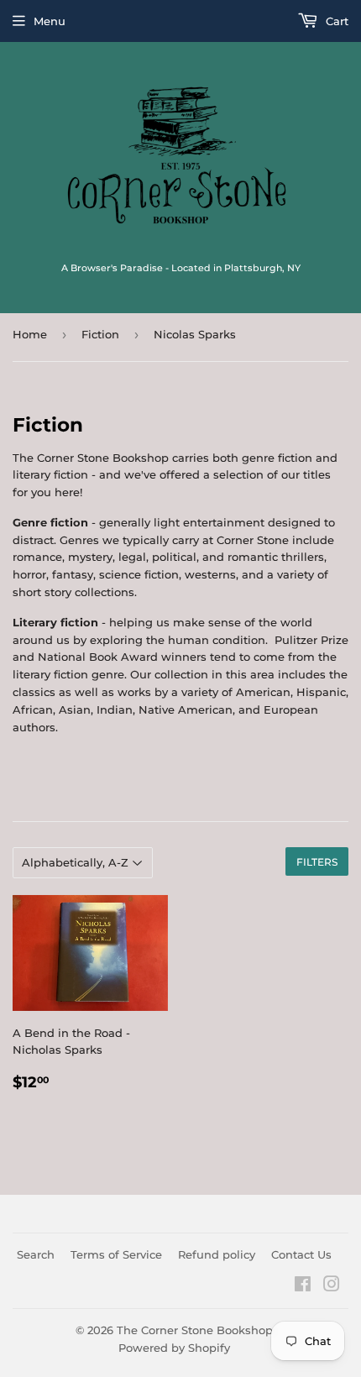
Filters (316, 862)
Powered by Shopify (174, 1347)
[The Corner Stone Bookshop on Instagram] (331, 1286)
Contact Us (301, 1254)
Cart (335, 21)
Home (30, 334)
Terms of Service (116, 1254)
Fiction (100, 334)
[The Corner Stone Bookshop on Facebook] (302, 1286)
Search (36, 1254)
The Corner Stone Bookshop (195, 1330)
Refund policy (216, 1254)
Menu (49, 21)
